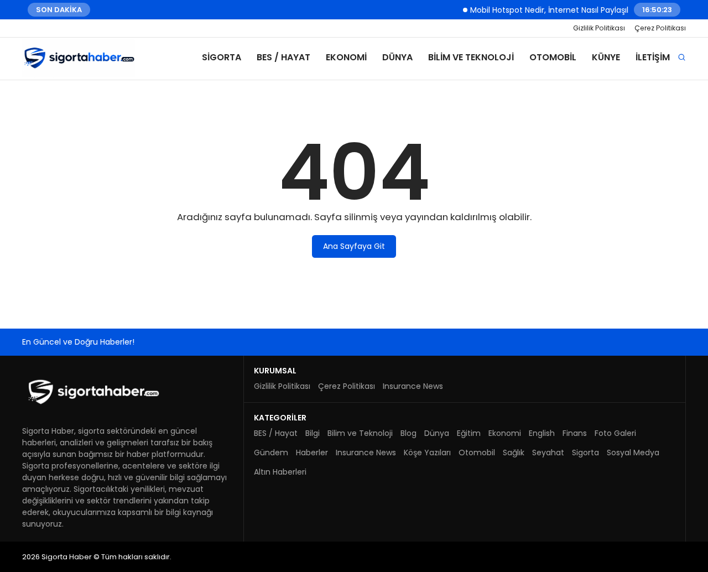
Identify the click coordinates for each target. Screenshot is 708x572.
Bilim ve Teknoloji (471, 57)
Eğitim (469, 433)
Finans (575, 433)
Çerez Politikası (660, 28)
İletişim (653, 57)
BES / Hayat (283, 57)
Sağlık (513, 452)
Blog (408, 433)
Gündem (271, 452)
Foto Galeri (615, 433)
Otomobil (552, 57)
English (542, 433)
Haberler (312, 452)
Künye (606, 57)
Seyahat (548, 452)
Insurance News (413, 386)
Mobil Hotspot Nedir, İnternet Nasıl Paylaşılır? (547, 9)
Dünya (397, 57)
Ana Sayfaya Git (354, 246)
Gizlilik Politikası (599, 28)
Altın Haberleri (280, 471)
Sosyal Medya (633, 452)
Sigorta (221, 57)
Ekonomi (346, 57)
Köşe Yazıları (427, 452)
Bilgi (312, 433)
